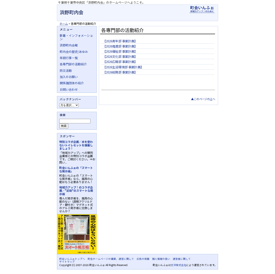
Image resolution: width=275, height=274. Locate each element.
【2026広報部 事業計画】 (120, 61)
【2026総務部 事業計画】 (120, 72)
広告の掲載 (143, 258)
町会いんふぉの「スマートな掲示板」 (76, 169)
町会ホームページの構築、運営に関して (111, 258)
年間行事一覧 (69, 58)
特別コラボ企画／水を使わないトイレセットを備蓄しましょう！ (76, 145)
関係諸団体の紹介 (72, 83)
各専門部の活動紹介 (73, 64)
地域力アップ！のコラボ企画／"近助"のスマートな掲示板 (76, 190)
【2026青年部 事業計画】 (120, 41)
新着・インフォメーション (76, 37)
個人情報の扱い (161, 258)
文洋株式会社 (178, 265)
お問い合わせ (69, 89)
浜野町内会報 (69, 45)
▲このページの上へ (203, 99)
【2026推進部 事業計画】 (120, 46)
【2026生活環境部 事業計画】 (123, 67)
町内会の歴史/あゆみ (74, 51)
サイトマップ (67, 261)
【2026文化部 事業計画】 (120, 56)
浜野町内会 (71, 12)
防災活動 (66, 70)
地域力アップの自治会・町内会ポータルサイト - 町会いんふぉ (202, 9)
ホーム (64, 23)
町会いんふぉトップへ (72, 258)
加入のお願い (69, 77)
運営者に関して (182, 258)
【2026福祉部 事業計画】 (120, 51)
